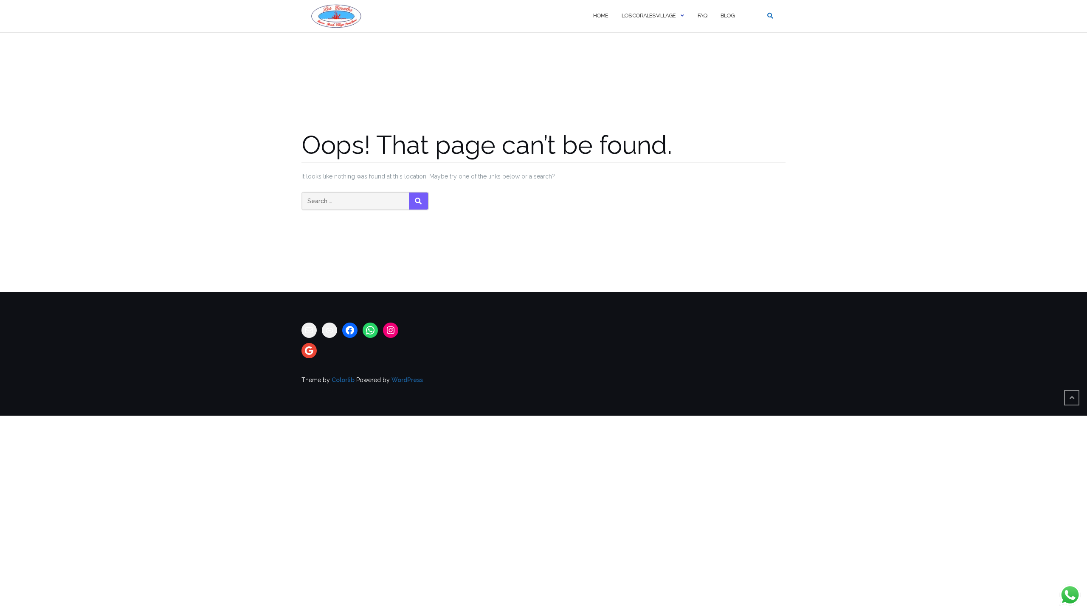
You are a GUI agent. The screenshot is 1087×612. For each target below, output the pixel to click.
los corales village (649, 15)
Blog (728, 15)
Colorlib (343, 380)
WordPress (407, 380)
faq (702, 15)
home (600, 15)
